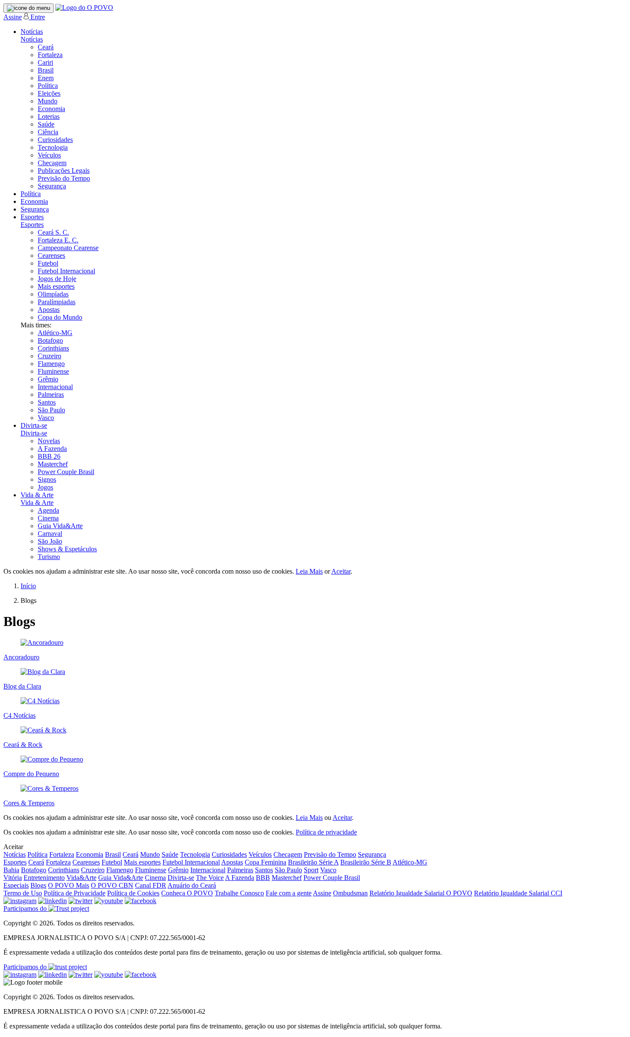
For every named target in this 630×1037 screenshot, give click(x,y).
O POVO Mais (68, 885)
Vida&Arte (81, 877)
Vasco (46, 417)
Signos (47, 479)
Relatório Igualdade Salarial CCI (518, 893)
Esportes (32, 217)
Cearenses (51, 255)
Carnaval (50, 533)
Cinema (48, 518)
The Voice (210, 877)
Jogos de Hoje (57, 278)
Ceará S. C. (53, 232)
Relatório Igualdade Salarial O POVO (420, 893)
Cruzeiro (49, 356)
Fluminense (53, 371)
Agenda (48, 510)
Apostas (49, 309)
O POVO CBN (112, 885)
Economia (51, 108)
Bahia (11, 870)
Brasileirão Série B (365, 862)
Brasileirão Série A (313, 862)
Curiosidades (55, 139)
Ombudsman (350, 893)
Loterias (49, 116)
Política (48, 85)
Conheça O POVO (187, 893)
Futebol (48, 263)
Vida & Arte (37, 495)
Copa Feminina (265, 862)
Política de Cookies (133, 893)
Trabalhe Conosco (239, 893)
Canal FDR (150, 885)
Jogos (45, 487)
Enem (46, 78)
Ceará (46, 47)
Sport (311, 870)
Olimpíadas (53, 294)
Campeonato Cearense (68, 247)
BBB (263, 877)
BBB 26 (49, 456)
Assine (12, 17)
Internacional (55, 386)
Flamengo (51, 363)
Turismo (49, 556)
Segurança (52, 186)
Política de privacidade (326, 832)
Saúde (46, 124)
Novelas (49, 440)
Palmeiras (51, 394)
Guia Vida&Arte (60, 525)
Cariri (45, 62)
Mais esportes (56, 286)
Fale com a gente (289, 893)
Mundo (47, 101)
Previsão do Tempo (64, 178)
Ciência (48, 132)
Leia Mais (309, 571)
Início (28, 586)
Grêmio (48, 379)
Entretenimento (44, 877)
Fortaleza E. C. (58, 240)
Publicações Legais (64, 170)
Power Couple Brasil (66, 471)
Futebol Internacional (66, 271)
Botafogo (50, 340)
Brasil (46, 70)
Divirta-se (34, 425)
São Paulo (51, 410)
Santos (47, 402)
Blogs (38, 885)
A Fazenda (52, 448)
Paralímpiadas (56, 301)
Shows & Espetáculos (67, 549)
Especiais (16, 885)
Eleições (49, 93)
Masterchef (53, 464)
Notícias (32, 31)
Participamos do (25, 908)
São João (50, 541)
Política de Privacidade (74, 893)
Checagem (52, 162)
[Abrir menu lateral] (28, 8)
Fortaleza (50, 54)
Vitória (12, 877)
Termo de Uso (22, 893)
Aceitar (341, 571)
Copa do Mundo (60, 317)
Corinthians (53, 348)
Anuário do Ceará (192, 885)
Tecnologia (53, 147)
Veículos (49, 155)
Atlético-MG (55, 332)
